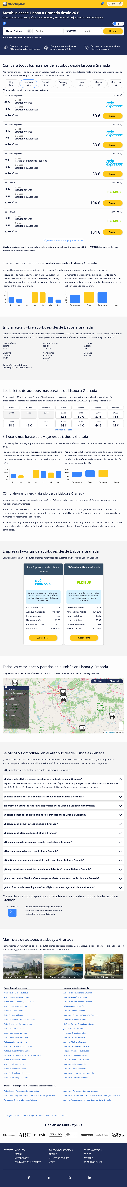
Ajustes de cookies (59, 1158)
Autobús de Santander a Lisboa (17, 1051)
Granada (116, 681)
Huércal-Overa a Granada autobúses (79, 1024)
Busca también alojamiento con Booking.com (24, 37)
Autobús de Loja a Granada (75, 1037)
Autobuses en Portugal (24, 1115)
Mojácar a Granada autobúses (76, 1051)
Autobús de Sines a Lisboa (15, 1060)
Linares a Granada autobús (75, 1033)
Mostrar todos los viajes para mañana (65, 240)
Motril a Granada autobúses (75, 1055)
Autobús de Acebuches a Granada (78, 993)
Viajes (52, 1162)
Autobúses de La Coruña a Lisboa (18, 1024)
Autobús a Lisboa (43, 1115)
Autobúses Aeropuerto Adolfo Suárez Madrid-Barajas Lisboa (29, 1095)
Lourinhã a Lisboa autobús (15, 1033)
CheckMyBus (8, 1115)
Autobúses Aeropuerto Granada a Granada (81, 1091)
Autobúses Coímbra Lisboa (15, 1006)
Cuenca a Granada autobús (75, 1019)
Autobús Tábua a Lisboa (14, 1064)
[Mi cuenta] (102, 3)
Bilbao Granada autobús (74, 1006)
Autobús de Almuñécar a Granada (78, 1002)
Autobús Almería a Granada (75, 997)
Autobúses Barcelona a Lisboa (16, 997)
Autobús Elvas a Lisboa (13, 1010)
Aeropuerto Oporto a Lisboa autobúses (20, 1100)
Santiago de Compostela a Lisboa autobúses (22, 1055)
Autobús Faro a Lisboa (13, 1015)
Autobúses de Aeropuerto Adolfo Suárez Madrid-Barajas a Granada (92, 1095)
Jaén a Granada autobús (74, 1028)
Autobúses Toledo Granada (75, 1068)
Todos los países (93, 1162)
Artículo (88, 1158)
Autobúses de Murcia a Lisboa (16, 1037)
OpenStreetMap (110, 732)
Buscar (112, 115)
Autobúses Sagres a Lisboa (15, 1042)
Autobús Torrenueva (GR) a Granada (79, 1073)
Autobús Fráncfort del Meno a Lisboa (19, 1019)
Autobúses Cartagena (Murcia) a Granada (81, 1015)
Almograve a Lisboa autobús (16, 993)
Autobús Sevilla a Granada (75, 1064)
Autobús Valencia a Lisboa (15, 1068)
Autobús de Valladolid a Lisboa (17, 1073)
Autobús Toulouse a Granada (76, 1077)
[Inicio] (14, 4)
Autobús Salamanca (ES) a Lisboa (18, 1046)
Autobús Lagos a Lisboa (14, 1028)
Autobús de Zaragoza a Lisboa (17, 1077)
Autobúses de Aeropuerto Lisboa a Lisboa (21, 1091)
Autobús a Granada (60, 1115)
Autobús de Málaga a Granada (76, 1046)
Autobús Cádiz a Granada (74, 1010)
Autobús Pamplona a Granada (76, 1060)
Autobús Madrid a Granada (75, 1042)
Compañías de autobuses (28, 1162)
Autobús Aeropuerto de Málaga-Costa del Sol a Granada (87, 1100)
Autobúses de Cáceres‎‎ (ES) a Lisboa (19, 1002)
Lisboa (99, 681)
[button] (63, 692)
